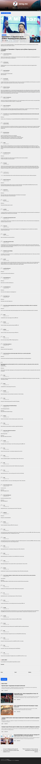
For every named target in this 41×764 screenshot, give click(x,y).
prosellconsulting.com (6, 268)
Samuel (4, 440)
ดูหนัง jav (14, 426)
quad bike (4, 209)
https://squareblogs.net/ (7, 495)
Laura (4, 529)
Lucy (4, 505)
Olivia (4, 398)
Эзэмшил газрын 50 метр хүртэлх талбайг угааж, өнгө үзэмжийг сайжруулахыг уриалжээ (21, 726)
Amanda (4, 607)
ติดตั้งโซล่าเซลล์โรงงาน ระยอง (22, 655)
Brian (4, 448)
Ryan (4, 336)
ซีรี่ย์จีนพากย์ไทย (33, 540)
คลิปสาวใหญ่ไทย (15, 588)
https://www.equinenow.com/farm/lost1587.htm (7, 237)
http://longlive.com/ (6, 296)
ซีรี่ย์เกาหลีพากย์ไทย (32, 532)
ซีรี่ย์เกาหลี (16, 317)
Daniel (4, 314)
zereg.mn (23, 4)
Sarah (4, 600)
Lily (3, 585)
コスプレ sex (2, 175)
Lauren (4, 537)
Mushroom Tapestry (6, 87)
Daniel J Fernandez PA (6, 105)
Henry (4, 455)
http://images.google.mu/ (7, 344)
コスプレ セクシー (6, 172)
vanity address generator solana (8, 241)
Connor (4, 623)
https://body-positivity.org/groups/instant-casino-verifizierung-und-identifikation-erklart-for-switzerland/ (20, 305)
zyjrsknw (4, 234)
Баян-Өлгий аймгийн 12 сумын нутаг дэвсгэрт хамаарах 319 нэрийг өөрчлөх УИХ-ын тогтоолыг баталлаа (26, 735)
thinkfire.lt (5, 512)
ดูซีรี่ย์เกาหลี (17, 325)
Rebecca (4, 415)
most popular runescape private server (9, 217)
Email (15, 672)
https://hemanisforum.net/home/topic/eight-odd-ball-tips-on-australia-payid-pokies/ (17, 353)
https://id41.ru (5, 189)
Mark (4, 462)
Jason (4, 560)
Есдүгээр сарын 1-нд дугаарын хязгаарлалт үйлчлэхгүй (13, 685)
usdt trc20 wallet (6, 123)
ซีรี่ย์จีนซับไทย (25, 378)
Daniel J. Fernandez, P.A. (7, 97)
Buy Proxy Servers (6, 132)
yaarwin (4, 259)
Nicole (4, 383)
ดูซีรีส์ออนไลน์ (5, 611)
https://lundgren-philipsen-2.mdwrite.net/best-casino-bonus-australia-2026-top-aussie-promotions (19, 575)
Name (2, 672)
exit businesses (5, 62)
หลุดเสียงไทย (16, 626)
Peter (4, 470)
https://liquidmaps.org (6, 277)
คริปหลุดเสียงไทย (19, 633)
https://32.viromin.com (7, 179)
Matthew (4, 329)
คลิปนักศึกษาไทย (17, 556)
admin (3, 40)
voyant (4, 142)
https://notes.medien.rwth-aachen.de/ (9, 430)
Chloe (4, 375)
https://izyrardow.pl (6, 70)
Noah (4, 477)
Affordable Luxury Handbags (7, 250)
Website (29, 672)
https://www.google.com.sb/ (5, 490)
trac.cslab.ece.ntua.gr (6, 152)
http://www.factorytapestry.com (5, 90)
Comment (3, 664)
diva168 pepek (5, 78)
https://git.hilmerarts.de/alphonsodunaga (10, 405)
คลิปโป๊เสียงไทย (18, 648)
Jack (4, 652)
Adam (4, 553)
